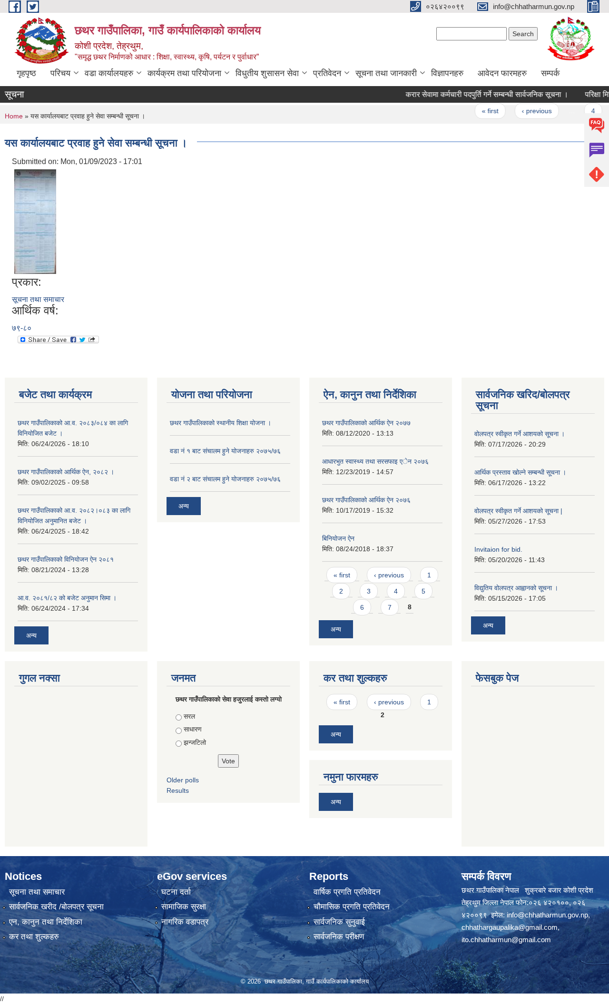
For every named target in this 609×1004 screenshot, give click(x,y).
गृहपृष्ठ (26, 73)
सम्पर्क (550, 73)
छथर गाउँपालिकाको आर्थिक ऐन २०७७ (366, 423)
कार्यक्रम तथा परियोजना (184, 73)
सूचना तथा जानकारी (386, 73)
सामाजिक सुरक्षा (183, 906)
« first (476, 111)
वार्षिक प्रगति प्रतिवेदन (347, 892)
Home (14, 116)
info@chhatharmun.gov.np (547, 915)
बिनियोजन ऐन (338, 538)
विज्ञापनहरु (447, 73)
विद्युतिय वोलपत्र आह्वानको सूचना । (516, 588)
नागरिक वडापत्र (184, 921)
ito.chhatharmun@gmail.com (506, 940)
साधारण (193, 729)
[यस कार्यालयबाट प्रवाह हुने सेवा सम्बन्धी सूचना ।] (35, 221)
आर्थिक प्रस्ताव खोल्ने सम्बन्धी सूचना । (520, 472)
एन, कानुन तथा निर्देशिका (45, 921)
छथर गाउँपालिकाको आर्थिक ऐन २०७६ (366, 500)
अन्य (31, 635)
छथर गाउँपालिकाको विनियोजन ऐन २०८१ (66, 559)
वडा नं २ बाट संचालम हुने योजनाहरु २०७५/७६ (225, 479)
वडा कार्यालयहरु (109, 73)
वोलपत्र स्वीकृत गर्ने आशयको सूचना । (519, 434)
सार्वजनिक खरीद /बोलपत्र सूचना (56, 906)
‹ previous (523, 111)
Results (178, 790)
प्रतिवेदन (327, 73)
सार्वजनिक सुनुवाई (339, 921)
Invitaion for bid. (498, 549)
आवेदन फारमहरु (502, 73)
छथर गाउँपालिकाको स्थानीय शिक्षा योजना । (220, 423)
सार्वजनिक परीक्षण (339, 936)
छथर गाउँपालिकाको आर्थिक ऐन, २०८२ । (66, 472)
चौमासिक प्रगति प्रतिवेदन (352, 906)
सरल (189, 716)
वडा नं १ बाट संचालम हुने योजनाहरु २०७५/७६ (225, 451)
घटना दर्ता (176, 892)
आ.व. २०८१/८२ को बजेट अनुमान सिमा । (67, 598)
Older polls (183, 780)
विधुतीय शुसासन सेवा (267, 73)
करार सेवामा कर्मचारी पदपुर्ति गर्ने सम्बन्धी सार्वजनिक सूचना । (473, 94)
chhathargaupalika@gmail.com (510, 927)
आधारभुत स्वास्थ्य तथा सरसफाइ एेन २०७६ (375, 461)
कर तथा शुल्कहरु (34, 936)
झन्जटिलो (195, 742)
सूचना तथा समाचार (38, 299)
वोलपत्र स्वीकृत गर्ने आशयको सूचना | (518, 511)
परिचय (60, 73)
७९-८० (21, 328)
